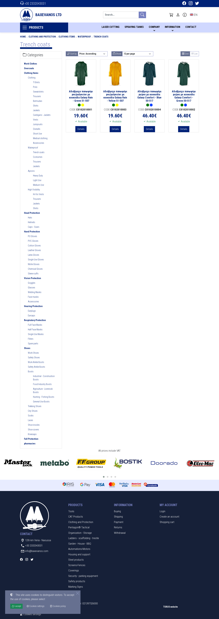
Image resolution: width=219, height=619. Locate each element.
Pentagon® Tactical (78, 527)
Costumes (37, 157)
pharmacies (29, 443)
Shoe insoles (34, 425)
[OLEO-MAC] (200, 463)
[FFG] (91, 463)
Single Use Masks (36, 334)
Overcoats (29, 68)
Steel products (76, 559)
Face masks (33, 297)
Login (162, 511)
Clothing (31, 77)
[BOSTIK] (127, 463)
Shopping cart (167, 522)
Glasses (31, 287)
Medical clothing (40, 138)
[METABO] (55, 463)
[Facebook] (184, 3)
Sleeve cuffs (33, 273)
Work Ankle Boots (36, 362)
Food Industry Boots (42, 384)
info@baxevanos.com (36, 551)
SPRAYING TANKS (134, 26)
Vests (35, 119)
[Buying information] (184, 14)
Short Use (37, 133)
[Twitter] (197, 3)
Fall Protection (31, 439)
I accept (17, 606)
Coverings (73, 570)
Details (80, 129)
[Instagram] (191, 3)
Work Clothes (30, 63)
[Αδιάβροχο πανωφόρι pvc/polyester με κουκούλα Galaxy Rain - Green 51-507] (80, 73)
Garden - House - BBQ (79, 543)
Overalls (36, 129)
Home (23, 36)
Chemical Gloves (35, 269)
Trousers (37, 96)
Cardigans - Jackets (42, 115)
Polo (35, 87)
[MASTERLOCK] (18, 463)
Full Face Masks (35, 325)
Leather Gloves (34, 250)
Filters (30, 339)
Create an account (169, 516)
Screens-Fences (76, 565)
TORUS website (170, 606)
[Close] (77, 593)
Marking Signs (75, 586)
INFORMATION (172, 26)
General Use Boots (41, 401)
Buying (117, 511)
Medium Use (38, 185)
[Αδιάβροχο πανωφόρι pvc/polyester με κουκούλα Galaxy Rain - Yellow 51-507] (115, 73)
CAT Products (75, 516)
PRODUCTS (36, 27)
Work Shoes (33, 353)
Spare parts (33, 343)
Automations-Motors (79, 548)
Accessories (38, 143)
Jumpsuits (37, 124)
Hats (30, 217)
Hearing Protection (33, 306)
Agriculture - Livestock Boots (43, 391)
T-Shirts (36, 82)
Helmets (31, 222)
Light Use (37, 180)
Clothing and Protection (42, 36)
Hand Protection (32, 231)
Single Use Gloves (36, 259)
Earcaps (31, 315)
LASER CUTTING (110, 26)
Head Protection (32, 213)
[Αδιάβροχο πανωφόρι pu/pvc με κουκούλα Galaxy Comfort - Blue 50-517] (149, 73)
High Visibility (34, 189)
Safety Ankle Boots (36, 367)
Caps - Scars (33, 227)
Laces (30, 420)
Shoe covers (33, 429)
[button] (171, 14)
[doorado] (164, 463)
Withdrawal (120, 532)
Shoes (27, 348)
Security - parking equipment (83, 576)
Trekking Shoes (34, 406)
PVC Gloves (33, 241)
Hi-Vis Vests (38, 194)
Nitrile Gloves (33, 264)
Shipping (118, 516)
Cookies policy (59, 606)
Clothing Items (67, 36)
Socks (31, 415)
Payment (118, 522)
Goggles (31, 283)
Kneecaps (32, 434)
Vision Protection (32, 278)
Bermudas (37, 101)
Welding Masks (34, 292)
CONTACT (190, 26)
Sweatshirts (38, 91)
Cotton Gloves (34, 245)
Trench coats (101, 36)
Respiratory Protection (35, 320)
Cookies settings (32, 614)
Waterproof (84, 36)
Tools (71, 511)
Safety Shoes (34, 357)
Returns (118, 527)
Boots (31, 371)
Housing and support (79, 554)
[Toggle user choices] (178, 14)
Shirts (35, 105)
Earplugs (32, 311)
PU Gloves (32, 236)
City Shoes (33, 411)
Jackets (36, 110)
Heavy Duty (38, 175)
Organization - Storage (80, 532)
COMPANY (154, 26)
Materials (73, 592)
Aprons (31, 171)
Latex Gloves (33, 255)
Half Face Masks (35, 329)
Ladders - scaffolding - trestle (83, 538)
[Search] (142, 15)
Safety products (76, 581)
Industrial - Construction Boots (44, 378)
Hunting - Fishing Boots (43, 397)
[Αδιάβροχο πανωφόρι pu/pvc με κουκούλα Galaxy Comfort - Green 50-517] (183, 73)
